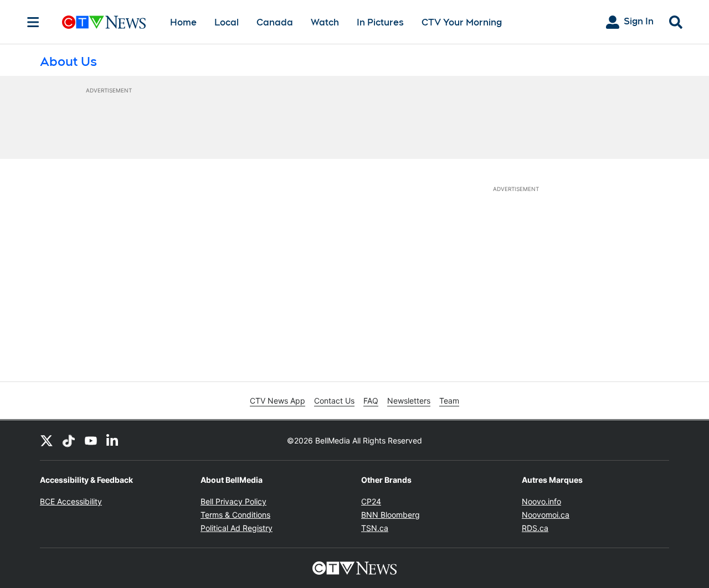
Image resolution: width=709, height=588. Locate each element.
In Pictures (380, 22)
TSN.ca (374, 528)
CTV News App (277, 400)
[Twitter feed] (46, 440)
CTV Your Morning (462, 22)
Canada (274, 22)
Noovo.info (541, 501)
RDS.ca (535, 528)
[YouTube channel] (90, 440)
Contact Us (334, 400)
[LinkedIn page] (113, 440)
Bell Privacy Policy (233, 501)
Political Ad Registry (237, 528)
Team (449, 400)
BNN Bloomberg (390, 514)
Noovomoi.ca (545, 514)
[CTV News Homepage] (104, 22)
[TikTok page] (68, 440)
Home (183, 22)
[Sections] (33, 22)
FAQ (370, 400)
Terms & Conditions (235, 514)
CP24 (371, 501)
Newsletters (408, 400)
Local (226, 22)
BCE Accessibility (71, 501)
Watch (325, 22)
